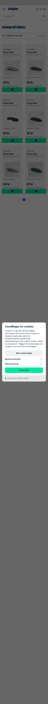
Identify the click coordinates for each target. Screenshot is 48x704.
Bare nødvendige (24, 353)
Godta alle (24, 370)
